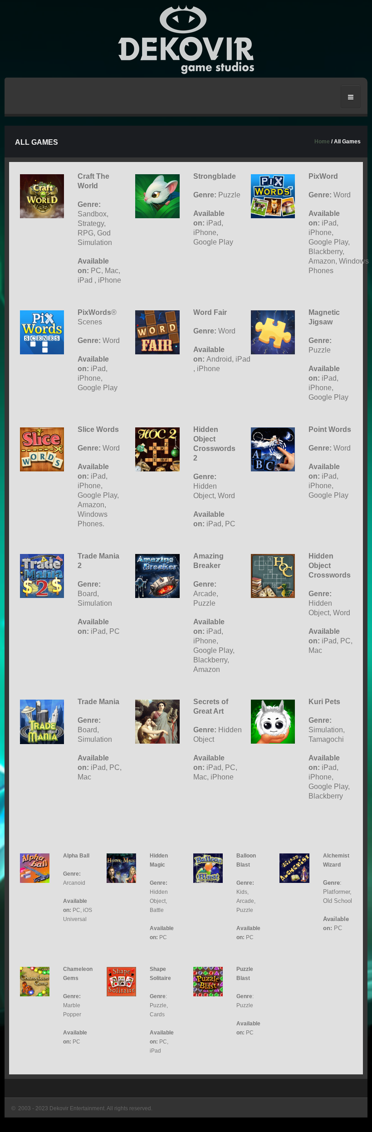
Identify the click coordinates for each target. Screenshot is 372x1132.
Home (322, 141)
